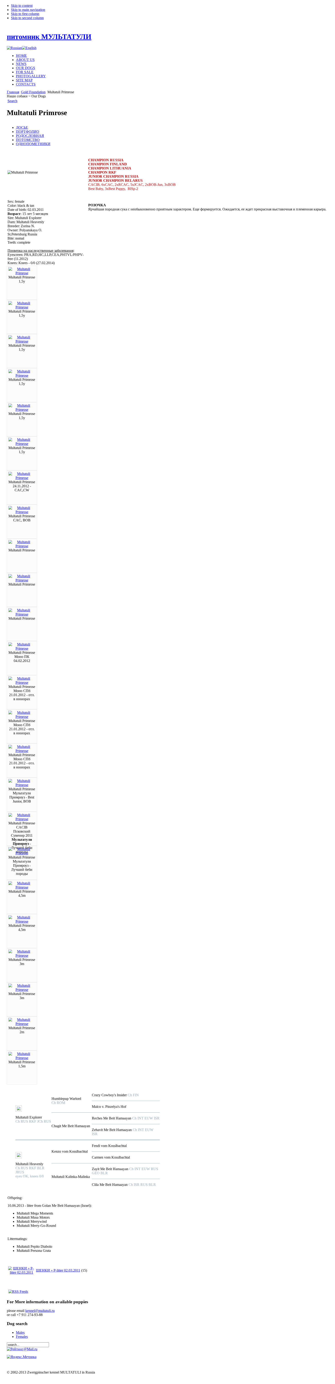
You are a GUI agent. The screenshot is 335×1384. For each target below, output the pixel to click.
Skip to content (22, 6)
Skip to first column (25, 14)
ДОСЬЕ (22, 127)
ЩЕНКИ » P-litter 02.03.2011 (58, 1270)
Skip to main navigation (28, 10)
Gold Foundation (33, 92)
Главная (13, 92)
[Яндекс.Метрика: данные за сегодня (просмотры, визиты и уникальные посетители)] (21, 1357)
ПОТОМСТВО (28, 140)
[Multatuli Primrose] (21, 273)
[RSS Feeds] (18, 1291)
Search (12, 101)
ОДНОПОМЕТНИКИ (33, 144)
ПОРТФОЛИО (27, 132)
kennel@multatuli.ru (40, 1311)
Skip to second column (27, 18)
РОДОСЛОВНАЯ (30, 136)
